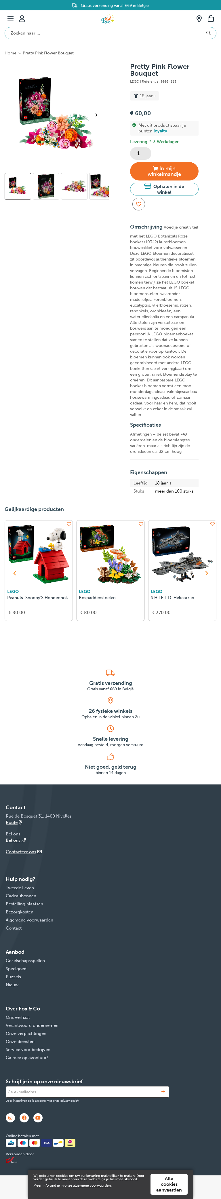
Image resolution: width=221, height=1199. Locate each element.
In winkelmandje (164, 171)
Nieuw (12, 984)
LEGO (13, 591)
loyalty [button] (160, 131)
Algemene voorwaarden (29, 920)
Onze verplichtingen (26, 1033)
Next (99, 114)
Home (10, 53)
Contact (14, 928)
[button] (164, 189)
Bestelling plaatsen (24, 904)
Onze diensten (20, 1041)
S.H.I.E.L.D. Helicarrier (173, 597)
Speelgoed (16, 968)
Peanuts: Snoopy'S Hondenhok (37, 597)
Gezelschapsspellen (25, 960)
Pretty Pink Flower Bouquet (48, 53)
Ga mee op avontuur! (27, 1057)
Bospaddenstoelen (97, 597)
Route (12, 822)
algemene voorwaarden (92, 1185)
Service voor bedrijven (28, 1049)
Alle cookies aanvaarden (169, 1184)
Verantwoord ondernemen (32, 1025)
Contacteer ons (21, 851)
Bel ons (13, 840)
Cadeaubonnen (21, 895)
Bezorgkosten (19, 912)
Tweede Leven (20, 887)
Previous (12, 189)
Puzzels (13, 976)
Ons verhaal (18, 1017)
